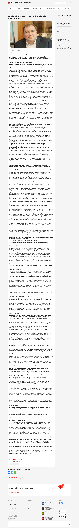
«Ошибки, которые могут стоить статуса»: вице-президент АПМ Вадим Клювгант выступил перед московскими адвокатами (63, 39)
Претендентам (26, 8)
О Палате (11, 8)
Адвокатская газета (18, 459)
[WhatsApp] (15, 472)
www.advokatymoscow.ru (12, 518)
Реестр (40, 8)
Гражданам (34, 8)
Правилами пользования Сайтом (45, 525)
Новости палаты (22, 12)
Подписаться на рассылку (17, 492)
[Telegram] (12, 472)
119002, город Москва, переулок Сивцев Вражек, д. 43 (14, 512)
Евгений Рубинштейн (14, 464)
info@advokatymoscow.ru (13, 508)
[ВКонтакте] (9, 472)
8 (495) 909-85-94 (12, 504)
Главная (9, 12)
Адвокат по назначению (49, 8)
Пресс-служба (15, 12)
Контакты (60, 8)
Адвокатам (17, 8)
